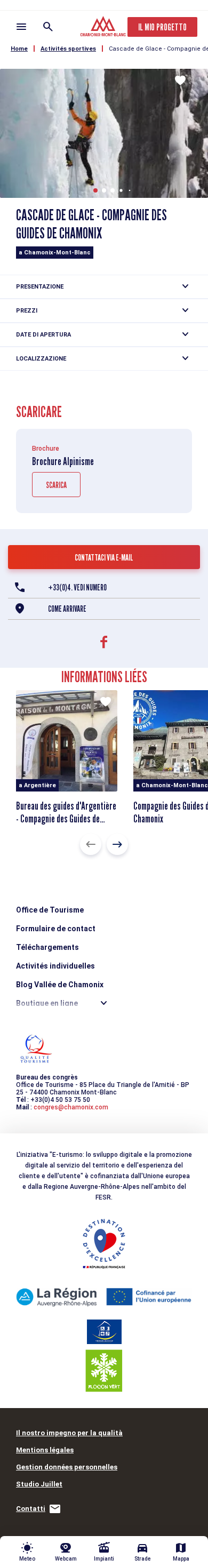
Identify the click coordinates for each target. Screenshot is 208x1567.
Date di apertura (43, 334)
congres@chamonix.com (71, 1107)
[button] (95, 190)
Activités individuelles (55, 966)
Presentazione (39, 286)
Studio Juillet (39, 1484)
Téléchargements (47, 947)
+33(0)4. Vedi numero (77, 587)
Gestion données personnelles (66, 1467)
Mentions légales (45, 1450)
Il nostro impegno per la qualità (69, 1433)
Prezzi (26, 310)
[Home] (104, 27)
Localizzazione (41, 358)
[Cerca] (48, 26)
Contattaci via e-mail (104, 558)
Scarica (56, 485)
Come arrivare (67, 609)
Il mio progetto (162, 27)
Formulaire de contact (55, 928)
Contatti (30, 1509)
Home (19, 48)
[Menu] (21, 26)
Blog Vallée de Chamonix (59, 984)
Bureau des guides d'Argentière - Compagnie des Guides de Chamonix (66, 819)
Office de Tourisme (50, 910)
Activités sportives (68, 48)
